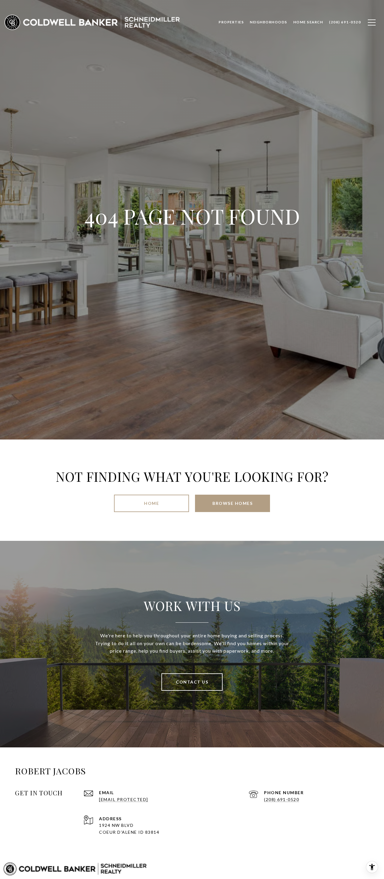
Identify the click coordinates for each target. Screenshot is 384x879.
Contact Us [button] (192, 681)
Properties (231, 22)
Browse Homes (232, 503)
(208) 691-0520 (281, 799)
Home (151, 503)
